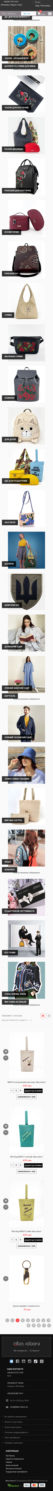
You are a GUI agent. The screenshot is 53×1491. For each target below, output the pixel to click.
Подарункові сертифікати (16, 1472)
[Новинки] (26, 384)
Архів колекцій (12, 1465)
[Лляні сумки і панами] (26, 765)
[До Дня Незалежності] (26, 20)
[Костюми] (26, 938)
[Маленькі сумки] (26, 342)
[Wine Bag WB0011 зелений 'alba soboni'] (26, 1129)
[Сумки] (26, 301)
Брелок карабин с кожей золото (26, 1306)
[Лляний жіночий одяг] (26, 674)
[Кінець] (49, 1325)
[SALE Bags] (26, 508)
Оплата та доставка (13, 1422)
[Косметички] (26, 218)
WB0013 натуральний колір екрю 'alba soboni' (26, 1082)
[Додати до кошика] (5, 1051)
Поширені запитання (14, 1443)
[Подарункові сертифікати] (26, 897)
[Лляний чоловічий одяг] (26, 723)
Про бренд (10, 1456)
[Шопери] (26, 550)
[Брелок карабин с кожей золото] (26, 1279)
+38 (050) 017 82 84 (15, 1383)
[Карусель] (26, 699)
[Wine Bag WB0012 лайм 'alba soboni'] (26, 1204)
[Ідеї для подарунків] (26, 467)
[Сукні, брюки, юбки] (26, 980)
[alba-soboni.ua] (8, 13)
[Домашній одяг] (26, 632)
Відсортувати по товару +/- (15, 1020)
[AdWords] (26, 872)
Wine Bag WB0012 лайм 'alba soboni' (27, 1231)
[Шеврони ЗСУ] (26, 591)
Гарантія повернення (15, 1459)
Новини (9, 1462)
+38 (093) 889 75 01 (15, 1393)
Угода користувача (13, 1427)
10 (39, 1325)
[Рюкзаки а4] (26, 259)
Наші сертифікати (12, 1437)
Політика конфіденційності (16, 1432)
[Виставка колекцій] (26, 1005)
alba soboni (10, 1481)
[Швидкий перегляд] (5, 1058)
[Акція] (26, 848)
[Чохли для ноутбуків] (26, 93)
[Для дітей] (26, 425)
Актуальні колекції (14, 1469)
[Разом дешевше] (26, 135)
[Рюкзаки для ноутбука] (26, 176)
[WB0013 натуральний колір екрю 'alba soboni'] (26, 1055)
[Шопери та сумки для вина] (26, 69)
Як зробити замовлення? (16, 1417)
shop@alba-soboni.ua (19, 1407)
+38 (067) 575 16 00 (11, 2)
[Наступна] (44, 1325)
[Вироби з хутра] (26, 806)
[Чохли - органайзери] (26, 44)
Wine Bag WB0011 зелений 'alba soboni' (26, 1157)
